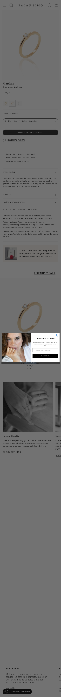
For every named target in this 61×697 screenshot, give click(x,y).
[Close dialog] (57, 335)
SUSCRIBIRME (45, 356)
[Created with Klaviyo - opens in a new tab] (30, 363)
